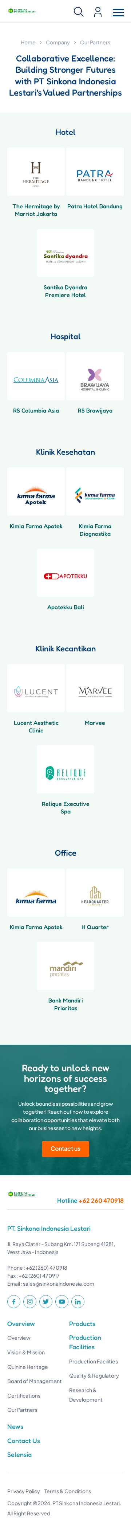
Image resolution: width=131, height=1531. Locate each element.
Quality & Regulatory (94, 1375)
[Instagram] (29, 1301)
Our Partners (22, 1409)
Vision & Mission (26, 1352)
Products (82, 1323)
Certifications (23, 1395)
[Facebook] (13, 1301)
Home (28, 42)
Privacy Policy (23, 1491)
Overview (21, 1323)
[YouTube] (61, 1301)
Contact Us (23, 1440)
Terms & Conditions (67, 1491)
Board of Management (34, 1381)
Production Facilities (93, 1361)
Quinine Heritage (27, 1366)
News (15, 1426)
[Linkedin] (77, 1301)
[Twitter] (45, 1301)
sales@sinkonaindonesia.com (58, 1283)
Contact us (65, 1148)
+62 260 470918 (101, 1200)
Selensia (19, 1454)
